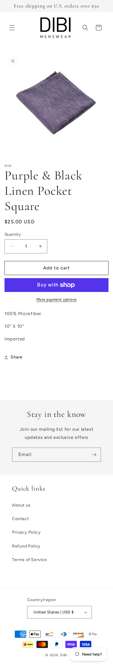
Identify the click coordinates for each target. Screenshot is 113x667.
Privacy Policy (26, 532)
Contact (20, 518)
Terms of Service (29, 559)
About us (21, 505)
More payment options (56, 299)
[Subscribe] (94, 455)
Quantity (13, 234)
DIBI (63, 655)
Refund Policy (26, 546)
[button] (12, 27)
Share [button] (17, 357)
